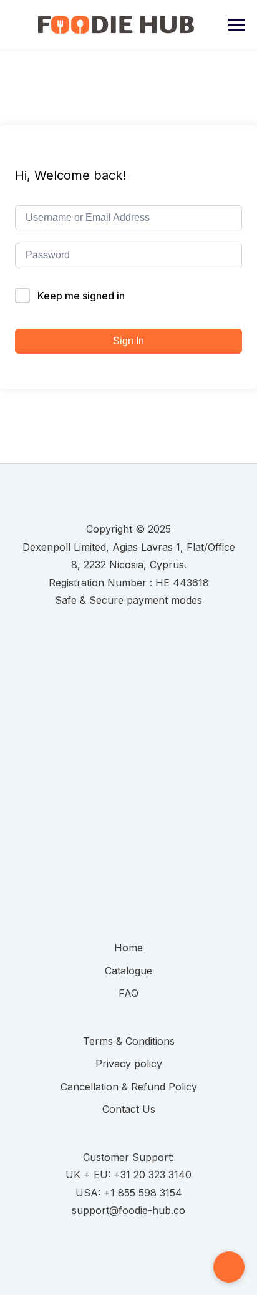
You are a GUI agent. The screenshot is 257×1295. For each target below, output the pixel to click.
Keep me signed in (81, 295)
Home (128, 947)
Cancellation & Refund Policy (129, 1086)
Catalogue (128, 970)
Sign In (128, 341)
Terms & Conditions (129, 1041)
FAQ (128, 993)
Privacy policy (128, 1063)
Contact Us (128, 1109)
